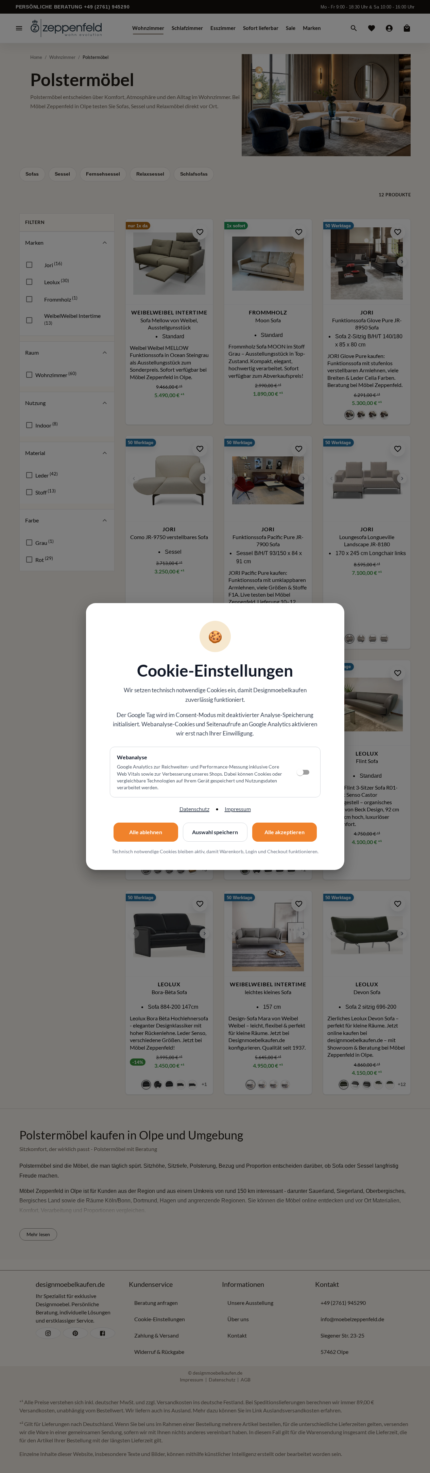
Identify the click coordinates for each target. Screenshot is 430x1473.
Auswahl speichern (215, 832)
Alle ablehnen (145, 832)
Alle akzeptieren (284, 832)
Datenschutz (194, 809)
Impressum (238, 809)
